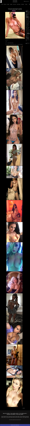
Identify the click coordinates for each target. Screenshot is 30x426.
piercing (27, 30)
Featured (11, 4)
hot (27, 24)
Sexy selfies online (14, 413)
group (28, 22)
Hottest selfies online (4, 416)
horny (26, 24)
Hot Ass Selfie (22, 416)
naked (28, 28)
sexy (28, 33)
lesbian (27, 26)
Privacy (15, 419)
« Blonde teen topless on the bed (13, 44)
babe (28, 11)
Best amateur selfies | (22, 417)
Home (2, 4)
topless (28, 37)
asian (27, 10)
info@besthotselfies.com (27, 1)
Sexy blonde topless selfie (10, 417)
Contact (26, 4)
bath (26, 12)
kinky (26, 25)
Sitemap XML (19, 419)
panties (26, 30)
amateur (26, 10)
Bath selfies (17, 416)
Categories (22, 4)
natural (26, 29)
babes (29, 11)
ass (27, 11)
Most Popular (18, 4)
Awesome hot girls (12, 416)
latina (28, 25)
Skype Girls (5, 4)
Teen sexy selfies (19, 414)
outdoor (27, 29)
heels (26, 23)
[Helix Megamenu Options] (29, 4)
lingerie (26, 27)
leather (26, 26)
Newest (8, 4)
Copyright (13, 419)
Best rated (14, 4)
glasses (27, 22)
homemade (28, 23)
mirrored (26, 28)
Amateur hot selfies (11, 414)
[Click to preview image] (15, 25)
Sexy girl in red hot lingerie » (20, 44)
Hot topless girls (22, 413)
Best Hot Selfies (6, 413)
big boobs (27, 14)
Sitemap (17, 419)
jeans (28, 24)
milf (28, 27)
